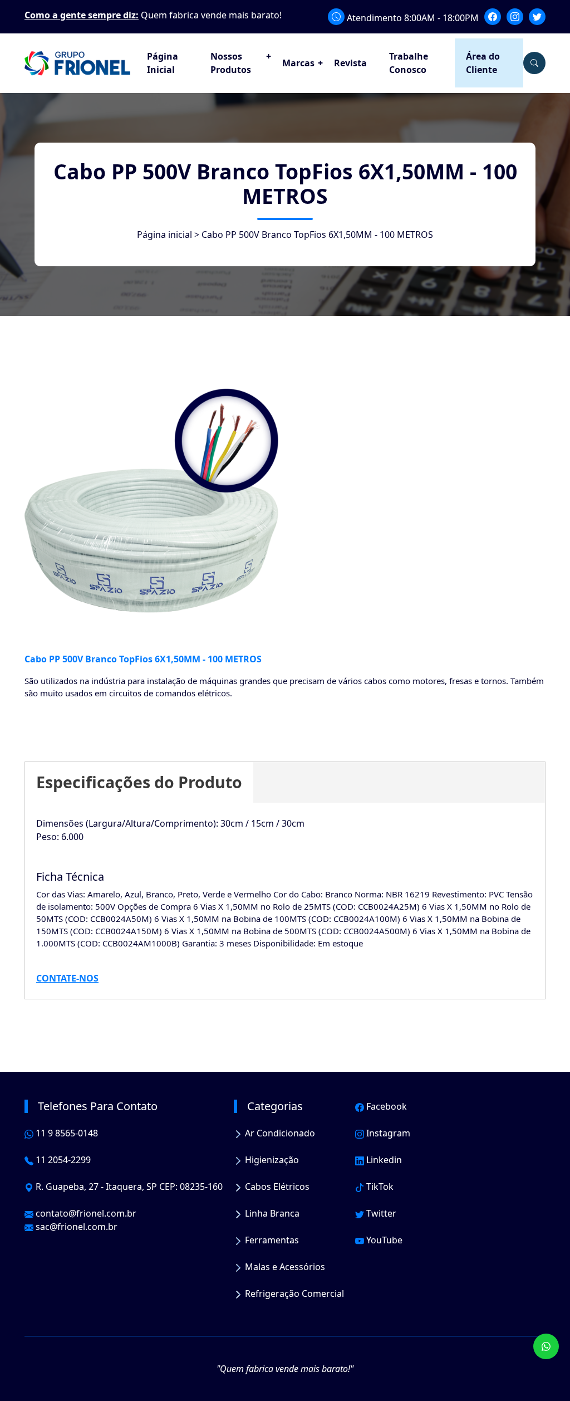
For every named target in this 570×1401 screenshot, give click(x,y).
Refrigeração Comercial (293, 1293)
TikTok (379, 1186)
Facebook (385, 1106)
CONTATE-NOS (67, 978)
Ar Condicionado (279, 1133)
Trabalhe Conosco (408, 63)
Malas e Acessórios (284, 1267)
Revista (350, 63)
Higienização (271, 1160)
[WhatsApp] (546, 1346)
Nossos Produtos (230, 63)
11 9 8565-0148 (65, 1133)
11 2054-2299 (62, 1160)
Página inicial (164, 234)
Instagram (387, 1133)
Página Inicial (162, 63)
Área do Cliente (483, 63)
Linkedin (383, 1160)
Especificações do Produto (139, 782)
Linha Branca (271, 1213)
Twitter (380, 1213)
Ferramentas (271, 1240)
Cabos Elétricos (276, 1186)
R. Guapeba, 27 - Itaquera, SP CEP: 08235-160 (128, 1186)
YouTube (383, 1240)
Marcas (298, 63)
